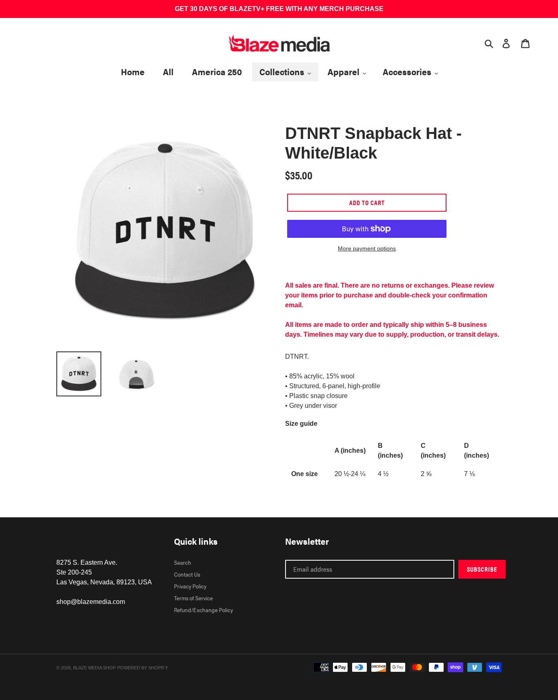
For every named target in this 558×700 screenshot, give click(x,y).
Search (182, 562)
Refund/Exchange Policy (203, 610)
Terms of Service (193, 598)
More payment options (367, 248)
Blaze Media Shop (94, 667)
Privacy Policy (190, 586)
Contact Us (187, 574)
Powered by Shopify (142, 667)
